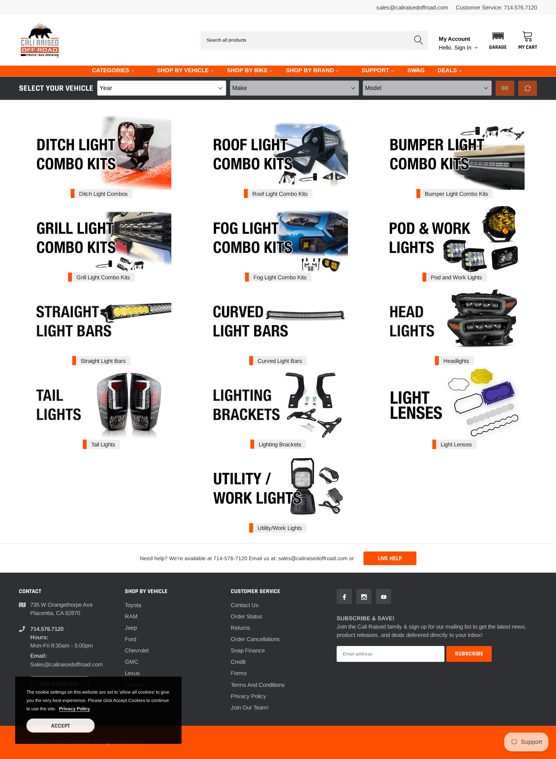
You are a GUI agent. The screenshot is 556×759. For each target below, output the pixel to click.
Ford (130, 639)
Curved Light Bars (280, 361)
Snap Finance (248, 650)
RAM (131, 616)
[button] (498, 40)
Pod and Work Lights (456, 277)
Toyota (133, 605)
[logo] (40, 40)
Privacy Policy (248, 696)
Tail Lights (103, 444)
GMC (131, 661)
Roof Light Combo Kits (280, 194)
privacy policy (74, 708)
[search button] (418, 40)
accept (60, 726)
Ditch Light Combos (103, 194)
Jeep (131, 627)
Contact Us (245, 605)
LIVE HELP (390, 558)
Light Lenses (456, 444)
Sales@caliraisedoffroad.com (412, 7)
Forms (239, 673)
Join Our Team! (250, 707)
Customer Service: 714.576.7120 (496, 7)
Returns (240, 627)
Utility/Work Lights (280, 528)
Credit (238, 661)
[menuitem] (108, 70)
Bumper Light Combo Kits (456, 194)
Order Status (246, 616)
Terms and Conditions (258, 685)
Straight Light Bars (103, 361)
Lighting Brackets (280, 444)
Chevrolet (137, 650)
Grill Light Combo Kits (103, 277)
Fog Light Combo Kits (280, 277)
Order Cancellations (255, 639)
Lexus (132, 673)
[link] (344, 596)
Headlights (456, 361)
